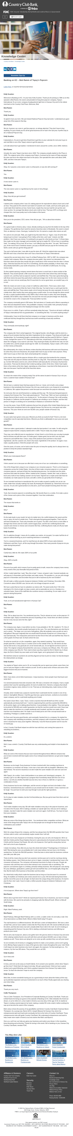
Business (29, 1083)
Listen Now (7, 87)
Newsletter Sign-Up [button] (18, 75)
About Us (52, 1076)
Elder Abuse (30, 1087)
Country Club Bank (9, 61)
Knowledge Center (20, 61)
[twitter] (8, 69)
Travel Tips (30, 1091)
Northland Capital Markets (11, 1082)
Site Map (51, 1086)
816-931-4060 (57, 1096)
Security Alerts (31, 1089)
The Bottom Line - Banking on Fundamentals (27, 1060)
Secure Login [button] (17, 17)
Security (30, 1080)
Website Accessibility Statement (58, 1088)
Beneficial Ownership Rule (56, 1078)
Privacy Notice (53, 1084)
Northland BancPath (9, 1080)
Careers (30, 1073)
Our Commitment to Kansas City (58, 1082)
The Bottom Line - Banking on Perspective (11, 1060)
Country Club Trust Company (12, 1076)
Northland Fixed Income (10, 1078)
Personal (29, 1085)
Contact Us (54, 1073)
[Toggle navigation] (5, 16)
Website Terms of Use (55, 1091)
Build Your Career (31, 1076)
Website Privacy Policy (55, 1089)
